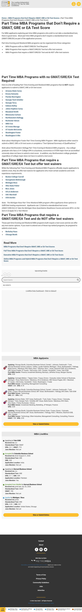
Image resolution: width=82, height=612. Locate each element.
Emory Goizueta (12, 94)
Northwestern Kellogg (14, 118)
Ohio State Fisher (12, 186)
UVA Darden (10, 198)
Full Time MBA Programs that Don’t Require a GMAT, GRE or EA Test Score (33, 251)
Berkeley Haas (11, 232)
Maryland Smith (12, 112)
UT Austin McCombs (14, 130)
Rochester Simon (12, 121)
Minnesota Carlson (13, 115)
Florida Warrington (13, 97)
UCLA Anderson (12, 192)
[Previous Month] (5, 274)
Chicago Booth (11, 234)
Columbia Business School (62, 608)
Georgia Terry (11, 103)
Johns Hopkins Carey (14, 109)
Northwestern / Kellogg (25, 608)
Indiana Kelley (11, 106)
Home (4, 18)
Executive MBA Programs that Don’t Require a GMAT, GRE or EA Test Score (33, 255)
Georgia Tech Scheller (14, 100)
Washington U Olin (13, 136)
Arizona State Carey (14, 91)
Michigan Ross (11, 183)
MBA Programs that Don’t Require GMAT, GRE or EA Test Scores (33, 18)
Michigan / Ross (12, 608)
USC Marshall (11, 195)
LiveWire (2, 609)
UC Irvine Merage (13, 127)
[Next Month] (9, 274)
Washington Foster (13, 133)
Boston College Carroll (15, 177)
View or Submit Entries (41, 424)
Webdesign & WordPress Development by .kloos (41, 603)
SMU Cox (9, 124)
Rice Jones (10, 189)
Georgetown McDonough (15, 180)
